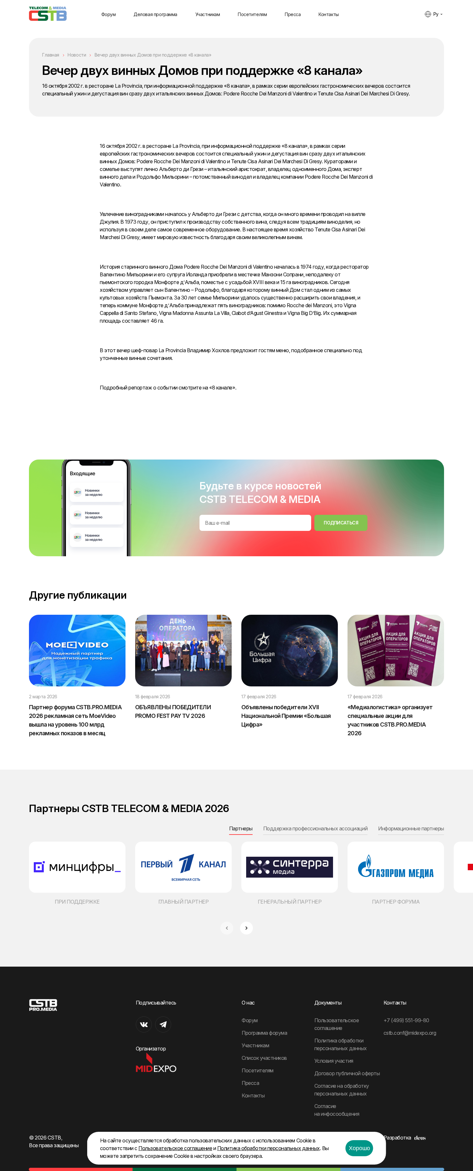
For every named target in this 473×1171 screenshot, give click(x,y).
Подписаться (341, 522)
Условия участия (333, 1061)
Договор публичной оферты (347, 1073)
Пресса (293, 14)
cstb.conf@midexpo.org (410, 1033)
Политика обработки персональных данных (268, 1148)
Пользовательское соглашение (175, 1148)
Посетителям (252, 14)
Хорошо (359, 1148)
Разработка (397, 1137)
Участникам (207, 14)
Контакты (329, 14)
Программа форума (264, 1033)
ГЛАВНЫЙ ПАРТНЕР (183, 901)
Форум (108, 14)
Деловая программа (155, 14)
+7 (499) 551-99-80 (406, 1020)
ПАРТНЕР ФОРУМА (396, 901)
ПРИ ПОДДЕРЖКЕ (77, 901)
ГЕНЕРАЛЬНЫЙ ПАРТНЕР (290, 901)
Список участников (264, 1058)
